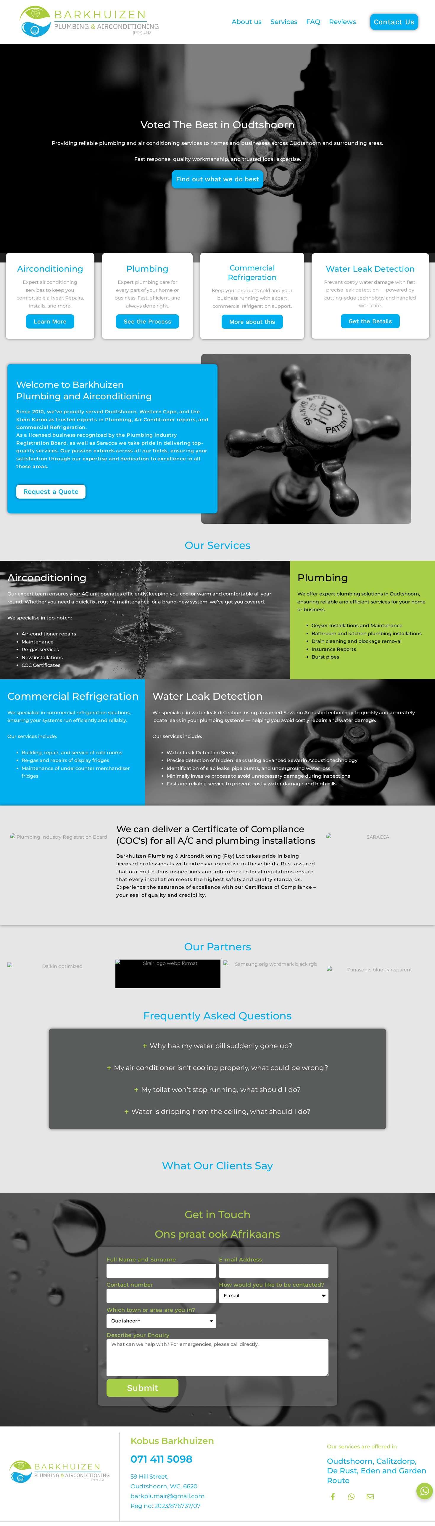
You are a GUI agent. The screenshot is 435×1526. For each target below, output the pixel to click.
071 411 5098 (161, 1459)
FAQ (313, 21)
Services (283, 21)
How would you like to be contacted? (271, 1285)
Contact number (130, 1285)
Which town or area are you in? (151, 1310)
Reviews (342, 21)
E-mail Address (240, 1259)
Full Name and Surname (141, 1259)
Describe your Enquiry (138, 1335)
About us (247, 21)
